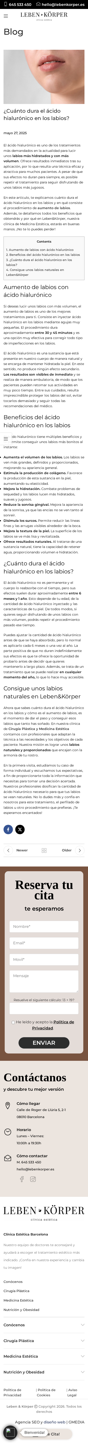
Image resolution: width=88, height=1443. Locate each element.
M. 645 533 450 (29, 1162)
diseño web (54, 1422)
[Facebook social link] (8, 829)
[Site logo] (44, 16)
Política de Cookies (46, 1392)
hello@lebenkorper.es (35, 1169)
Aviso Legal (72, 1392)
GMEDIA (76, 1422)
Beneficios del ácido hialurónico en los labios (43, 255)
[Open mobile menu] (6, 16)
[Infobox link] (17, 4)
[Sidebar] (6, 439)
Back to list (44, 850)
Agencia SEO (27, 1422)
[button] (10, 1433)
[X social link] (20, 829)
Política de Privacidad (13, 1392)
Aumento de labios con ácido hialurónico (39, 250)
